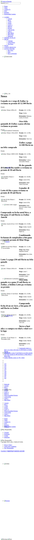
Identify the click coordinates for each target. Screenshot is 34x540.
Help (9, 52)
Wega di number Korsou (11, 395)
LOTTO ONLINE (9, 49)
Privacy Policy (8, 445)
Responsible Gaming (10, 14)
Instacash (10, 36)
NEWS (6, 45)
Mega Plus (11, 34)
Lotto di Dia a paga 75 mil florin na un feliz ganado (18, 353)
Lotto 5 (10, 31)
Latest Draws (11, 42)
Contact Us (7, 9)
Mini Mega (11, 33)
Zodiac (10, 23)
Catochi (10, 19)
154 (5, 365)
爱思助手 (12, 451)
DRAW (6, 39)
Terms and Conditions (10, 446)
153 (5, 364)
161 (5, 376)
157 (5, 370)
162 (5, 378)
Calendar (10, 41)
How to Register (12, 53)
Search (2, 3)
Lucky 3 (10, 25)
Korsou (10, 28)
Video (5, 8)
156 (5, 368)
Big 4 (9, 20)
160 (5, 375)
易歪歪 (17, 451)
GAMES (6, 17)
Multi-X (10, 26)
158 (5, 372)
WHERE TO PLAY (10, 38)
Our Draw (10, 44)
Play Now (10, 50)
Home (6, 6)
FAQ (5, 11)
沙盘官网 (21, 451)
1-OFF (9, 22)
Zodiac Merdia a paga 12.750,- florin (14, 357)
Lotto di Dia (11, 30)
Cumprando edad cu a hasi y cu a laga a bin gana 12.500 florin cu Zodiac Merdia (18, 349)
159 (5, 373)
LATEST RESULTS (10, 47)
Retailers (6, 12)
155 (5, 367)
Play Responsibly (9, 448)
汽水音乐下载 (5, 451)
